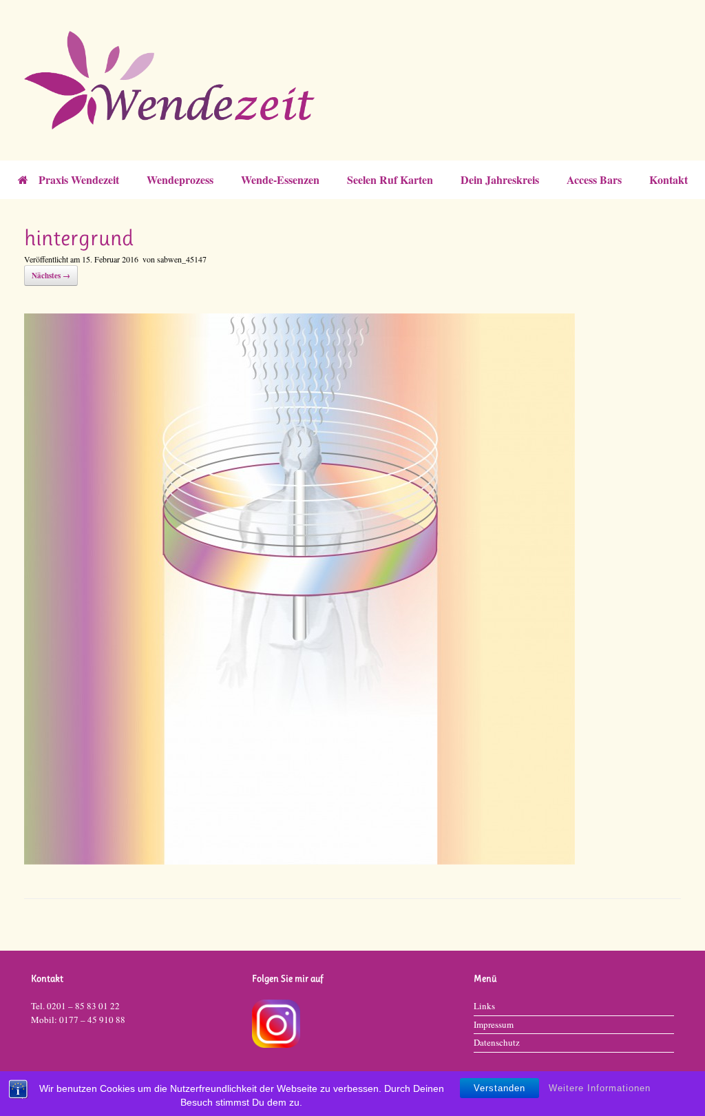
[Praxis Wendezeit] (344, 80)
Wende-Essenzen (280, 179)
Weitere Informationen (600, 1088)
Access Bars (594, 179)
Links (484, 1006)
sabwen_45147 (182, 259)
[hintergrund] (299, 859)
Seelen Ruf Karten (390, 179)
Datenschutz (497, 1042)
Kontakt (668, 179)
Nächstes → (51, 275)
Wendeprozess (180, 179)
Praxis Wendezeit (79, 179)
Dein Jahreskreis (500, 179)
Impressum (494, 1024)
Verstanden (499, 1088)
